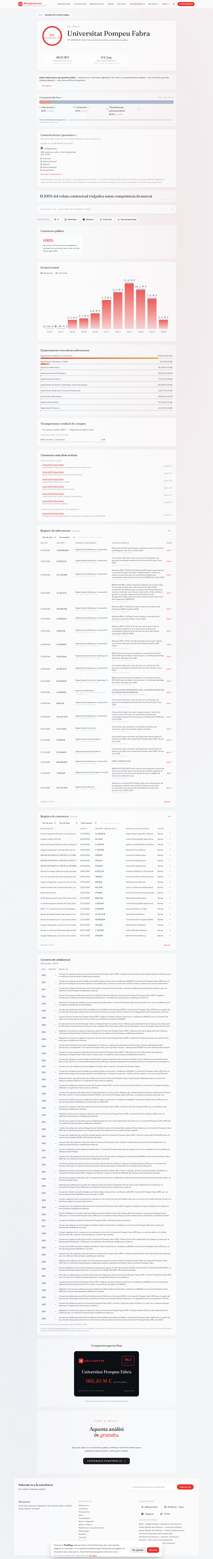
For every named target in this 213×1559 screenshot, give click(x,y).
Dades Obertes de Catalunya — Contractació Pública (160, 1527)
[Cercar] (173, 4)
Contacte (82, 1537)
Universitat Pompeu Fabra (53, 465)
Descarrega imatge (128, 219)
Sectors (152, 4)
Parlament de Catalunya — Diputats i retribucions (159, 1537)
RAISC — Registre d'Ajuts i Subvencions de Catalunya (160, 1524)
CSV (169, 531)
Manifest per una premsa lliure (91, 1528)
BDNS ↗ (169, 740)
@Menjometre (151, 1507)
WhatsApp (72, 219)
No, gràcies (138, 1550)
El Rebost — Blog (175, 1507)
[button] (62, 97)
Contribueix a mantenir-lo (106, 1461)
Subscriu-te (185, 1487)
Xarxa (111, 4)
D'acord (153, 1550)
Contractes (80, 4)
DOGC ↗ (170, 550)
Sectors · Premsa (85, 1524)
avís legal (93, 1555)
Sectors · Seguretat (86, 1521)
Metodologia (84, 1531)
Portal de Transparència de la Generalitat (156, 1533)
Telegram (90, 219)
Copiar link (107, 219)
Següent (167, 802)
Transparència (137, 4)
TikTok (167, 1514)
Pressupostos (97, 4)
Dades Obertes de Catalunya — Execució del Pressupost (161, 1530)
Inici (41, 15)
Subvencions (63, 4)
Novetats (82, 1534)
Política (122, 4)
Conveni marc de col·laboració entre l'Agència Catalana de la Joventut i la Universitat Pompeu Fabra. (99, 1066)
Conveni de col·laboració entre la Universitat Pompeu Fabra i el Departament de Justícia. (95, 1220)
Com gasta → (47, 86)
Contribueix (186, 4)
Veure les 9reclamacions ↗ (52, 174)
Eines (165, 4)
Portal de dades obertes (60, 1328)
